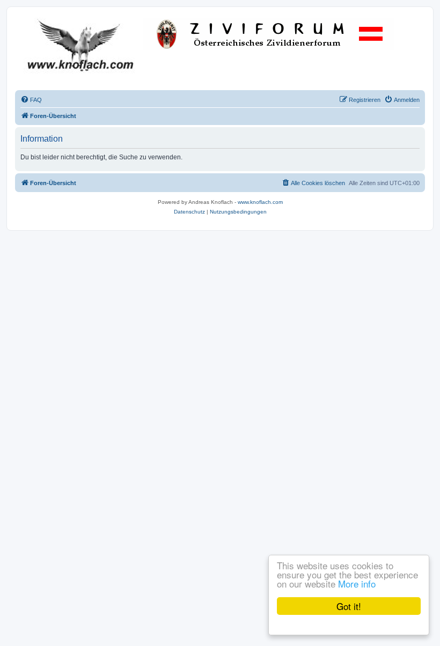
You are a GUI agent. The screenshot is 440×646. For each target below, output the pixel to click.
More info (357, 583)
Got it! (348, 606)
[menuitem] (31, 99)
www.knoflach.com (260, 202)
